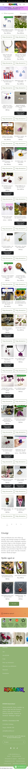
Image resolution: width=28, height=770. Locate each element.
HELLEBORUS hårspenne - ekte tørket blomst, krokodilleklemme (7, 187)
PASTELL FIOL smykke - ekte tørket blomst (7, 217)
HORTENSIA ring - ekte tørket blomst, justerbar (20, 450)
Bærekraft (5, 669)
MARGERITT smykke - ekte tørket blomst (20, 30)
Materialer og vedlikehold (9, 666)
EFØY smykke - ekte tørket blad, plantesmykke (20, 247)
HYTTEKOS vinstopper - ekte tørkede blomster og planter (7, 329)
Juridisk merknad (7, 763)
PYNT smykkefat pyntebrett (20, 575)
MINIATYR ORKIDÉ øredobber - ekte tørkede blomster (20, 106)
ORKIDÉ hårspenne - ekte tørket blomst (7, 162)
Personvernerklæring (16, 756)
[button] (3, 4)
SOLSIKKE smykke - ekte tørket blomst (20, 162)
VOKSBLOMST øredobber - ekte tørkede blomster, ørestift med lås (7, 389)
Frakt (4, 659)
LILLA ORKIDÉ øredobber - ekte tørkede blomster (21, 389)
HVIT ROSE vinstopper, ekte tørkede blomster (21, 480)
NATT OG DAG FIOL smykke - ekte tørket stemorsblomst (7, 55)
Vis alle (14, 603)
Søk (4, 651)
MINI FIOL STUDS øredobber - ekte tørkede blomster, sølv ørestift (7, 106)
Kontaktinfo (6, 673)
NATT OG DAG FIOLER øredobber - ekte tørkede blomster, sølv (20, 55)
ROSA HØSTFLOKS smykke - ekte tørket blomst (7, 596)
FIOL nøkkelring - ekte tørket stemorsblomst (7, 359)
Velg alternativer (7, 37)
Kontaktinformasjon (20, 761)
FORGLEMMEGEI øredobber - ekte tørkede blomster (7, 30)
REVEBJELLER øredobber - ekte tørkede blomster (20, 419)
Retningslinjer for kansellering (19, 763)
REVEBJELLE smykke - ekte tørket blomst (20, 137)
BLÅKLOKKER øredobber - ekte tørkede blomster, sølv (7, 576)
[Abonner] (23, 742)
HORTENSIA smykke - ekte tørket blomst (20, 81)
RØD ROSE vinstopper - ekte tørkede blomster (7, 509)
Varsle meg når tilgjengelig (20, 113)
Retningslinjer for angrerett (11, 758)
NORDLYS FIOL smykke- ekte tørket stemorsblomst (7, 137)
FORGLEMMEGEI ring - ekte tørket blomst (20, 186)
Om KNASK (6, 655)
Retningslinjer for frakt (10, 761)
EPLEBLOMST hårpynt (20, 327)
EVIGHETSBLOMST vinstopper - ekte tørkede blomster (20, 277)
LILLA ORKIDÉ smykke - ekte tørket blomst (20, 359)
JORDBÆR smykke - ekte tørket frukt (20, 596)
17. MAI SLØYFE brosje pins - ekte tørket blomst (7, 81)
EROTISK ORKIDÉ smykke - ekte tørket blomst (20, 509)
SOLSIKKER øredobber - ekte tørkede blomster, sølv (20, 302)
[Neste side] (21, 524)
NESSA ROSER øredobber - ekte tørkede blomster (7, 450)
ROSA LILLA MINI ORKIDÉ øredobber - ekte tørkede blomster (7, 277)
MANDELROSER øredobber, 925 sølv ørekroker (7, 480)
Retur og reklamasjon (8, 662)
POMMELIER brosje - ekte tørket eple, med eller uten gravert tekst (7, 303)
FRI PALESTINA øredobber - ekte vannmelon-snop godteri (20, 217)
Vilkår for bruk (21, 758)
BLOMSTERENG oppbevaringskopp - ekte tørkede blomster (7, 420)
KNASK (13, 754)
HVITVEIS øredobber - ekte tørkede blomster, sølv (7, 247)
